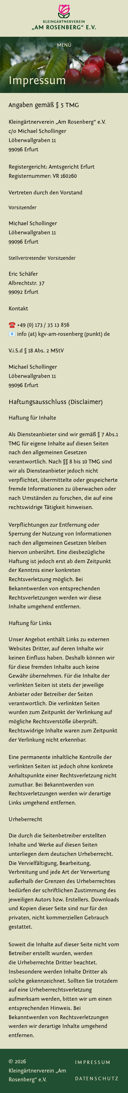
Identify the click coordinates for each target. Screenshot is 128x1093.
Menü (64, 45)
